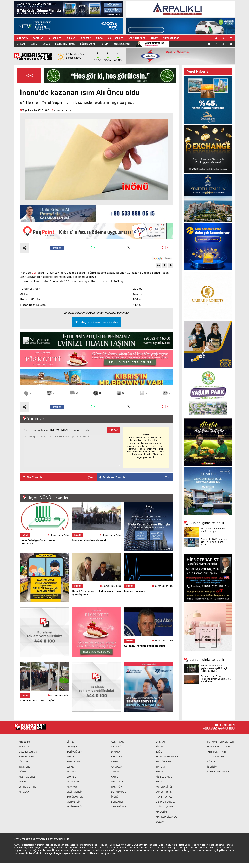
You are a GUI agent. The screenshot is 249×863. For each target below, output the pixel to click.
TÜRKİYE (71, 38)
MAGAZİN (161, 812)
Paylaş (57, 248)
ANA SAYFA (22, 38)
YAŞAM (160, 822)
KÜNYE (211, 762)
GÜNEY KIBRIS (164, 792)
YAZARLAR (38, 38)
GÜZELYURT (73, 762)
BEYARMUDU (118, 792)
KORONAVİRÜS (164, 787)
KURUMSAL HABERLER (220, 742)
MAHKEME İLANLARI (167, 817)
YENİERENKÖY (75, 807)
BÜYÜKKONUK (75, 797)
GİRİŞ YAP (113, 430)
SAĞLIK (46, 44)
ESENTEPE (117, 756)
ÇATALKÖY (117, 746)
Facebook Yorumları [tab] (114, 477)
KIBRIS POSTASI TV (218, 771)
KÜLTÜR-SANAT (87, 44)
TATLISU (115, 771)
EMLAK (160, 771)
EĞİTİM (33, 44)
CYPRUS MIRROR (171, 38)
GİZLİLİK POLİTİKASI (218, 746)
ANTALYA (24, 792)
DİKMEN (115, 752)
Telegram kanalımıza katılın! (98, 322)
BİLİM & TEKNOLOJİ (166, 802)
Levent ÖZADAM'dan (154, 44)
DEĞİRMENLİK (74, 792)
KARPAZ (71, 771)
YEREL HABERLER (137, 38)
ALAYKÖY (72, 787)
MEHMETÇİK (73, 802)
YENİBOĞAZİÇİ (119, 807)
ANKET (154, 38)
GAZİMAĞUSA (74, 752)
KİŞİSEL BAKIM (164, 777)
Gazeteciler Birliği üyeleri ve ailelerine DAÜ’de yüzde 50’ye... (214, 541)
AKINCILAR (73, 781)
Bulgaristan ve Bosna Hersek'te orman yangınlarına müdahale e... (216, 678)
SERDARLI (117, 802)
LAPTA (115, 762)
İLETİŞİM (212, 767)
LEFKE (70, 767)
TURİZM (104, 44)
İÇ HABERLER (55, 38)
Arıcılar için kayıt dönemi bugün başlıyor (213, 530)
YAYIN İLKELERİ (216, 756)
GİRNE (70, 742)
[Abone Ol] (161, 258)
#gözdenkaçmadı (121, 44)
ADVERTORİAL (164, 797)
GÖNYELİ (71, 777)
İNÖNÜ (29, 76)
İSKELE (70, 756)
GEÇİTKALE (117, 781)
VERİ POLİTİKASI (216, 752)
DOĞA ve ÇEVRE (164, 807)
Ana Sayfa (24, 742)
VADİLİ (115, 777)
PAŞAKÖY (116, 787)
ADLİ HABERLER (115, 38)
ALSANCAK (117, 742)
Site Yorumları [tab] (35, 477)
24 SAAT (21, 44)
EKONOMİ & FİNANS (65, 44)
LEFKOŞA (72, 746)
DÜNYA (99, 38)
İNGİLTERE (85, 38)
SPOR (159, 781)
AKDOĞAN (117, 767)
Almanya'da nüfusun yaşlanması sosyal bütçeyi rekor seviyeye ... (214, 668)
